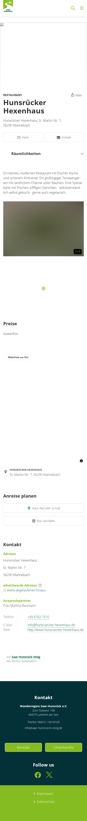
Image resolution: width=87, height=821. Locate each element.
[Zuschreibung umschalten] (81, 460)
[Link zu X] (49, 777)
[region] (43, 407)
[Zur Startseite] (8, 7)
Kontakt (23, 747)
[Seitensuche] (73, 8)
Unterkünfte (64, 747)
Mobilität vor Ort (18, 357)
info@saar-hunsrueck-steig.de (43, 728)
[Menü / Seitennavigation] (82, 8)
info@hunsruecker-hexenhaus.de (51, 625)
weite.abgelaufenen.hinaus (24, 590)
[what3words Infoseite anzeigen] (40, 585)
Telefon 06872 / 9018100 (44, 722)
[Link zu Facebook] (38, 777)
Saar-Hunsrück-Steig (26, 657)
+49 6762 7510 (38, 617)
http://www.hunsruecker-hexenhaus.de (56, 630)
